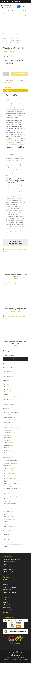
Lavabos (6, 537)
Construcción (7, 531)
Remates (6, 539)
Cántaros (6, 389)
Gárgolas (6, 534)
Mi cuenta (7, 582)
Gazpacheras (8, 430)
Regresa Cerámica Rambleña (12, 559)
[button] (25, 15)
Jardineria (6, 82)
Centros (6, 498)
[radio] (9, 60)
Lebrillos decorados (9, 417)
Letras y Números (9, 542)
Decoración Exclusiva (10, 483)
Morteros (6, 399)
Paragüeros (7, 471)
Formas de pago (8, 589)
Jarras (6, 394)
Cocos (6, 524)
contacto (9, 230)
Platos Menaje (8, 422)
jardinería (10, 142)
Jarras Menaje (8, 445)
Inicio (4, 10)
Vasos (6, 447)
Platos (6, 493)
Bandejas (7, 435)
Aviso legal (7, 567)
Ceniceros (7, 501)
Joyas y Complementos (10, 481)
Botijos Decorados (9, 476)
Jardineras (7, 514)
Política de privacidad (10, 569)
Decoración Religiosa (10, 503)
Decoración (6, 457)
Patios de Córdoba (9, 516)
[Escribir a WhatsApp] (2, 1)
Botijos (6, 384)
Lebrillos (6, 392)
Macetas (6, 491)
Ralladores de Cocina (10, 412)
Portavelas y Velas (9, 486)
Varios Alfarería (8, 404)
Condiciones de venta (10, 587)
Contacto (6, 564)
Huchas (6, 387)
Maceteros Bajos (8, 374)
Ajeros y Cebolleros (9, 420)
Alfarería (5, 380)
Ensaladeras (7, 437)
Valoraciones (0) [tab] (9, 90)
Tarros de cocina (9, 432)
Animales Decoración (10, 460)
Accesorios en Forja (8, 368)
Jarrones (6, 465)
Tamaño (6, 57)
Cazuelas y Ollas (8, 450)
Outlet (5, 546)
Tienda (6, 579)
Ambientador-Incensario (11, 488)
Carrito (6, 584)
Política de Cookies (9, 572)
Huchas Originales (9, 473)
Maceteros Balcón (9, 371)
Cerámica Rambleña (9, 562)
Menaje (5, 408)
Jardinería (9, 10)
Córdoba (8, 102)
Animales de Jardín (9, 511)
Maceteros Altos (8, 376)
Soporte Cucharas (9, 415)
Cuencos (6, 440)
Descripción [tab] (8, 87)
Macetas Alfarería (9, 402)
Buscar (15, 359)
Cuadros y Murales (9, 478)
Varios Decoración (9, 468)
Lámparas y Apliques (10, 496)
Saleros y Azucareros (10, 427)
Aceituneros (7, 442)
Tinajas (14, 10)
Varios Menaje (8, 453)
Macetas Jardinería (9, 519)
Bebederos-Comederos (10, 397)
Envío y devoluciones (10, 592)
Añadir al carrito (19, 73)
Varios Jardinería (9, 526)
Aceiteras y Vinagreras (10, 425)
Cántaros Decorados (10, 463)
